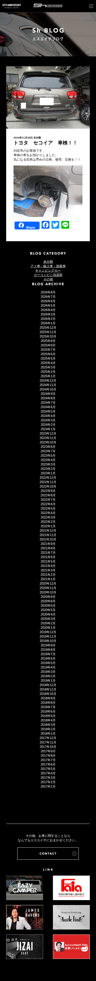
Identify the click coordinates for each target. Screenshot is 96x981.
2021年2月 (48, 575)
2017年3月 (48, 778)
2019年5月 (48, 663)
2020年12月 (48, 583)
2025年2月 (48, 372)
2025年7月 (48, 350)
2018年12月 (48, 685)
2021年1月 (48, 579)
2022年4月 (48, 513)
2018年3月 (48, 725)
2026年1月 (48, 323)
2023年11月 (48, 438)
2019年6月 (48, 658)
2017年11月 (48, 742)
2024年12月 (48, 380)
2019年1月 (48, 680)
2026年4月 (48, 310)
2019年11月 (48, 636)
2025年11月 (48, 332)
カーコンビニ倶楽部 (48, 275)
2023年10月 (48, 442)
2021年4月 (48, 566)
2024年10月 (48, 389)
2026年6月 (48, 301)
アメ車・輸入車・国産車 (48, 266)
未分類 (37, 137)
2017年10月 (48, 747)
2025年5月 (48, 358)
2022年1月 (48, 526)
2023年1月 (48, 473)
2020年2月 (48, 623)
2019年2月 (48, 676)
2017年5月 (48, 769)
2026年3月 (48, 314)
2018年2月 (48, 729)
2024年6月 (48, 407)
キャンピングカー (48, 270)
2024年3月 (48, 420)
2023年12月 (48, 433)
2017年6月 (48, 764)
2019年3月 (48, 672)
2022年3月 (48, 517)
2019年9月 (48, 645)
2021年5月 (48, 561)
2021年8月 (48, 548)
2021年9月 (48, 544)
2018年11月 (48, 689)
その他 (48, 279)
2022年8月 (48, 495)
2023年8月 (48, 447)
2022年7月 (48, 500)
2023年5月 (48, 455)
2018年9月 (48, 698)
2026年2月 (48, 319)
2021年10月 (48, 539)
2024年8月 (48, 398)
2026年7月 (48, 297)
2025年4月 (48, 363)
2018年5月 (48, 716)
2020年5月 (48, 610)
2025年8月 (48, 345)
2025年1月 (48, 376)
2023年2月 (48, 469)
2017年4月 (48, 773)
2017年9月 (48, 751)
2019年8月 (48, 650)
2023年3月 (48, 464)
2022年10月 (48, 486)
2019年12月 (48, 632)
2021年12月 (48, 530)
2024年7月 (48, 402)
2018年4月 (48, 720)
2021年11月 (48, 535)
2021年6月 (48, 557)
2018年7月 (48, 707)
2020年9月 (48, 597)
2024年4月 (48, 416)
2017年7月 (48, 760)
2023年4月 (48, 460)
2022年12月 (48, 477)
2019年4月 (48, 667)
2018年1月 (48, 733)
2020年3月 (48, 619)
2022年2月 (48, 522)
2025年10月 (48, 336)
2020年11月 (48, 588)
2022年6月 (48, 504)
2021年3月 (48, 570)
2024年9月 (48, 394)
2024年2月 (48, 425)
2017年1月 (48, 786)
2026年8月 (48, 292)
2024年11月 (48, 385)
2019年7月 (48, 654)
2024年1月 (48, 429)
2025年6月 (48, 354)
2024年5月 (48, 411)
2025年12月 (48, 327)
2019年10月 (48, 641)
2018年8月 (48, 702)
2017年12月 (48, 738)
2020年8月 (48, 601)
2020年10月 (48, 592)
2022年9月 (48, 491)
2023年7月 (48, 451)
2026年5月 (48, 305)
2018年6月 (48, 711)
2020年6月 (48, 605)
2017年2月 (48, 782)
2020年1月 (48, 627)
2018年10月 (48, 694)
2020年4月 (48, 614)
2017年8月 (48, 755)
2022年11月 (48, 482)
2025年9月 (48, 341)
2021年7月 (48, 552)
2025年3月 (48, 367)
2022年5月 (48, 508)
